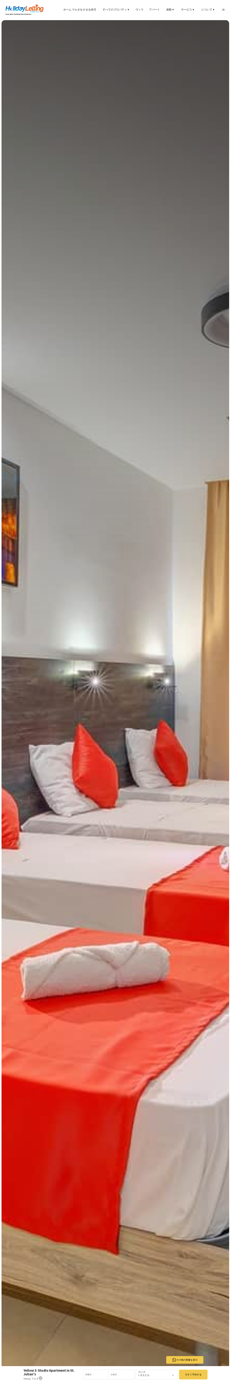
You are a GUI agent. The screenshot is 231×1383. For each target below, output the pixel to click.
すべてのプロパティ (116, 9)
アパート (154, 9)
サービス (187, 9)
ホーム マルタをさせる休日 (79, 9)
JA (223, 9)
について (207, 9)
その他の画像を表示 (187, 1359)
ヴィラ (139, 9)
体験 (170, 9)
